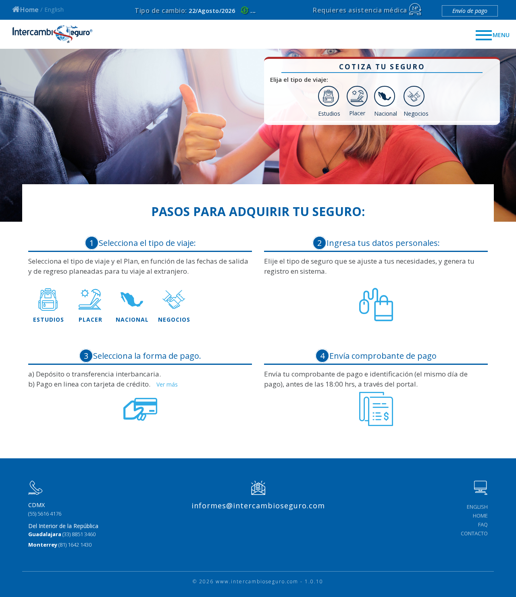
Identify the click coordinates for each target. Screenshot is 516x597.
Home (29, 9)
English (477, 506)
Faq (483, 524)
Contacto (474, 533)
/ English (52, 9)
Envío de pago (469, 11)
